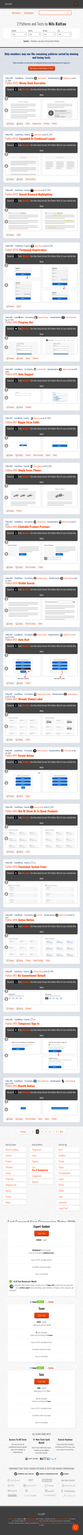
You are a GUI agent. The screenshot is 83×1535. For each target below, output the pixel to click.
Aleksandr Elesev (38, 971)
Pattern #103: (25, 83)
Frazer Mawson (69, 317)
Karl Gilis (39, 915)
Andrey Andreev (42, 634)
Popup (61, 1167)
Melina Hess (65, 521)
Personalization (64, 1173)
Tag (58, 31)
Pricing (8, 1196)
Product (54, 123)
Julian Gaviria (38, 134)
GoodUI (8, 4)
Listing (28, 123)
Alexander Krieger (43, 317)
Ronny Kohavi (38, 466)
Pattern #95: (27, 527)
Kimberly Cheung (42, 578)
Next (62, 1131)
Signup (19, 306)
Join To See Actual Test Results (41, 52)
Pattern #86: (22, 1023)
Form (60, 1149)
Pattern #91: (19, 755)
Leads (34, 1155)
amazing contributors (32, 1521)
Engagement (37, 1176)
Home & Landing (30, 179)
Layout (61, 1179)
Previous (22, 1131)
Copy (60, 1196)
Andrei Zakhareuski (43, 1081)
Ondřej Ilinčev (38, 245)
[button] (76, 4)
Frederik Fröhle (41, 369)
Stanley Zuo (37, 418)
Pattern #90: (31, 811)
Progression (36, 1149)
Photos (61, 1190)
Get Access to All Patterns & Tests (41, 68)
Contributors (29, 13)
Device (30, 31)
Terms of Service (68, 1523)
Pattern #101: (28, 194)
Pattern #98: (19, 374)
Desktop (11, 123)
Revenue (35, 1181)
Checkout (46, 123)
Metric (45, 31)
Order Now (41, 1233)
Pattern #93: (17, 639)
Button (61, 1184)
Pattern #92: (23, 699)
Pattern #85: (20, 1086)
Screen (13, 31)
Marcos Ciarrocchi (42, 750)
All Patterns (16, 13)
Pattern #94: (19, 583)
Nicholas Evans (67, 78)
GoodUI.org (10, 1519)
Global (40, 623)
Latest (26, 41)
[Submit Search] (67, 13)
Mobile (21, 123)
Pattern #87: (25, 975)
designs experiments (62, 1519)
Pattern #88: (19, 920)
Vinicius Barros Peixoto (44, 694)
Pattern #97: (22, 422)
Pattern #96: (23, 470)
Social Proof (63, 1208)
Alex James (37, 190)
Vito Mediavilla (41, 521)
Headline (62, 1155)
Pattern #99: (19, 322)
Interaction (63, 1202)
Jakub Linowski (42, 78)
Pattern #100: (25, 250)
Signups (35, 1161)
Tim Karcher (68, 750)
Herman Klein (69, 1081)
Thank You (9, 1179)
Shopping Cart (37, 123)
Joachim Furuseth (69, 634)
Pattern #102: (30, 138)
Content (8, 1155)
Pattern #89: (25, 867)
